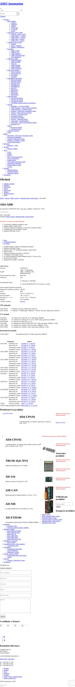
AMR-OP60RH (15, 65)
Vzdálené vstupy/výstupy (14, 42)
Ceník (9, 132)
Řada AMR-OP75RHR (14, 531)
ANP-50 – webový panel (18, 34)
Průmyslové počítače (13, 70)
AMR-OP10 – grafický (17, 41)
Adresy (6, 188)
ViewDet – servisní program (19, 114)
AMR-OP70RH (15, 62)
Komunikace (7, 547)
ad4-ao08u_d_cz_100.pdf (28, 359)
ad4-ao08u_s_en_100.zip (28, 363)
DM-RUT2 (14, 91)
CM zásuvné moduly (17, 101)
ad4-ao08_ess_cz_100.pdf (28, 357)
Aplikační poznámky (13, 131)
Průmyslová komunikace (14, 137)
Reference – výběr (12, 145)
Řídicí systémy (11, 21)
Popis (5, 240)
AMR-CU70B (15, 50)
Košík (5, 195)
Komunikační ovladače (17, 117)
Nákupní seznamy (9, 193)
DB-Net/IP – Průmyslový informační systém (20, 135)
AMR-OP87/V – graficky (18, 36)
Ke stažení (7, 243)
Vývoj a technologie (13, 158)
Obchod (7, 198)
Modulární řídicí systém (49, 523)
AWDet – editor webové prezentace (21, 113)
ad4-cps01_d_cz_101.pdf (28, 367)
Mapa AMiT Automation (7, 659)
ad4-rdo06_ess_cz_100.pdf (29, 395)
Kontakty (6, 168)
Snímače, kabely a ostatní (11, 554)
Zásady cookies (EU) (10, 678)
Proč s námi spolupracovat (14, 157)
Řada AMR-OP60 (12, 536)
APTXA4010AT (16, 72)
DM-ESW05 (14, 95)
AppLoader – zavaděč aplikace (20, 121)
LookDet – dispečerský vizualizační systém (23, 111)
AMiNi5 (13, 26)
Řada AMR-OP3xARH (14, 539)
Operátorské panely (13, 545)
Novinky (6, 147)
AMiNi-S (13, 23)
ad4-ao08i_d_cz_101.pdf (28, 351)
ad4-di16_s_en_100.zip (28, 377)
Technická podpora (12, 173)
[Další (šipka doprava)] (2, 686)
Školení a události (12, 149)
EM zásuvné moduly (17, 98)
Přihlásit (3, 16)
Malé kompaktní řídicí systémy (51, 516)
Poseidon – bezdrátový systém (16, 140)
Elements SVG (15, 124)
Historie (9, 153)
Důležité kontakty (12, 170)
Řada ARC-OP (11, 534)
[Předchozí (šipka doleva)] (0, 686)
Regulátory (10, 49)
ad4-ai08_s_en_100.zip (28, 347)
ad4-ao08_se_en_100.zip (28, 353)
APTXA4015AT (16, 73)
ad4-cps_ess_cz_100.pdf (28, 371)
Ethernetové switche (13, 552)
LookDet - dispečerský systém (16, 560)
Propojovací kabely (16, 127)
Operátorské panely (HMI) (15, 32)
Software (10, 104)
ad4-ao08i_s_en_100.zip (28, 355)
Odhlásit (6, 192)
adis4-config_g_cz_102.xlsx (29, 405)
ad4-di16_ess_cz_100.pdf (28, 379)
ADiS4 (13, 31)
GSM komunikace (12, 550)
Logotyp (9, 167)
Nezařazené (7, 562)
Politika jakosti (11, 160)
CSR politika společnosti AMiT (16, 162)
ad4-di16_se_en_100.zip (28, 375)
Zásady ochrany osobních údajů (13, 676)
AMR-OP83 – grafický (17, 39)
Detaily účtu (7, 190)
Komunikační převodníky (14, 78)
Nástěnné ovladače (12, 59)
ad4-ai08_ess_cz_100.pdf (28, 349)
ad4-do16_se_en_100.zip (28, 383)
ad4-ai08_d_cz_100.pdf (28, 343)
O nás (9, 152)
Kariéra (9, 155)
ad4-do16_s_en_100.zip (28, 385)
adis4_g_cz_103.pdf (27, 403)
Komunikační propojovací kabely (17, 555)
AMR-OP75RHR (16, 60)
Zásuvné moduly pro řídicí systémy (52, 519)
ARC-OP (13, 63)
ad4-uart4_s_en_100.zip (28, 401)
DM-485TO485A (16, 81)
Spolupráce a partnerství (14, 163)
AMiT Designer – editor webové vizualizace (24, 108)
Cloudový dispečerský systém (16, 139)
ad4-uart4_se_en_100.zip (28, 399)
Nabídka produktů (9, 184)
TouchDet (14, 77)
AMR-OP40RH (15, 67)
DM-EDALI (14, 90)
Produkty (6, 19)
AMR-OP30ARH (16, 68)
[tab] (39, 240)
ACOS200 (14, 29)
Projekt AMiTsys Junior (14, 165)
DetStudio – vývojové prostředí (20, 106)
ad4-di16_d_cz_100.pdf (28, 373)
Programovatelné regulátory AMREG (18, 527)
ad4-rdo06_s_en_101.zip (28, 393)
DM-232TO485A (16, 80)
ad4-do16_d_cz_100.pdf (28, 381)
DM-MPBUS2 (15, 86)
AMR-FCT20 (15, 52)
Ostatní (9, 126)
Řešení (6, 134)
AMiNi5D (14, 24)
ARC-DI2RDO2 (16, 57)
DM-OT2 (14, 88)
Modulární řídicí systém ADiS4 (29, 198)
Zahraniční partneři (12, 171)
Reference (7, 144)
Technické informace (10, 242)
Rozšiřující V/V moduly (11, 541)
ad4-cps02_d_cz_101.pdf (28, 369)
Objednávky (7, 175)
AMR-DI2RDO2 (16, 54)
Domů (2, 198)
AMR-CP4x (14, 28)
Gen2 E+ (22, 301)
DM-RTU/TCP (15, 83)
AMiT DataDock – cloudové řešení (21, 109)
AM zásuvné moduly (17, 99)
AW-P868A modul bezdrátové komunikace (23, 103)
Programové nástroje (17, 116)
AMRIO (13, 44)
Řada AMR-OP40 (12, 537)
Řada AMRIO (11, 542)
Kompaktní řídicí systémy (49, 518)
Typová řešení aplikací (13, 142)
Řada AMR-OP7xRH (13, 532)
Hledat (58, 507)
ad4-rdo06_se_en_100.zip (28, 391)
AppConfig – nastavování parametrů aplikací (24, 122)
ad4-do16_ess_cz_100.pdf (28, 387)
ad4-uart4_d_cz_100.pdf (28, 397)
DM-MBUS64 (15, 85)
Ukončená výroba (16, 129)
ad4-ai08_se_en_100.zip (28, 345)
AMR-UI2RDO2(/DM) (18, 55)
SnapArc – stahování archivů (19, 119)
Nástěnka (6, 185)
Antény (9, 557)
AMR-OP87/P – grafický (18, 37)
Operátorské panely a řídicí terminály (14, 544)
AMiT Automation (11, 3)
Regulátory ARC (12, 526)
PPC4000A (14, 75)
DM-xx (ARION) (16, 46)
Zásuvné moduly (12, 96)
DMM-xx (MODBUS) (17, 47)
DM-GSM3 (14, 93)
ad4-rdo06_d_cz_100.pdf (28, 389)
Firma (5, 150)
